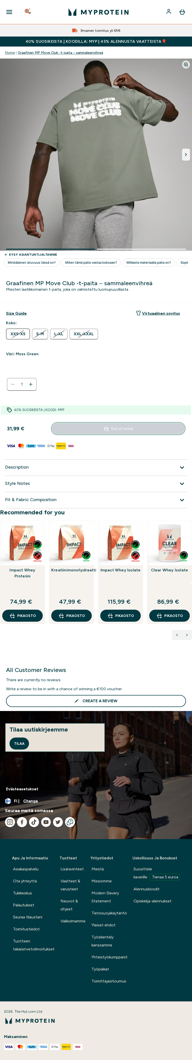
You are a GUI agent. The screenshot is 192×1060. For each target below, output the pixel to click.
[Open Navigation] (9, 12)
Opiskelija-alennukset (153, 901)
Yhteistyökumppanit (110, 957)
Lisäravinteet (72, 869)
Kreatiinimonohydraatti (71, 570)
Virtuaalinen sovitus (161, 313)
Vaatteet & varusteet (70, 885)
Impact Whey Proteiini (22, 573)
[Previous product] (177, 635)
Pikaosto (26, 616)
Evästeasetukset (22, 789)
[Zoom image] (186, 65)
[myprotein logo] (98, 12)
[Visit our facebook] (22, 822)
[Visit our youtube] (46, 822)
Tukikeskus (22, 893)
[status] (21, 384)
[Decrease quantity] (12, 384)
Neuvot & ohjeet (69, 905)
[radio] (18, 333)
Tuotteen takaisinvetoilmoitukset (33, 945)
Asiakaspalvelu (25, 869)
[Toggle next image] (186, 155)
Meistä (98, 869)
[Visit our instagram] (10, 822)
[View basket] (182, 12)
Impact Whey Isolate (120, 570)
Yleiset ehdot (104, 925)
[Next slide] (191, 583)
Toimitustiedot (26, 929)
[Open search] (28, 12)
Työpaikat (100, 969)
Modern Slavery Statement (105, 897)
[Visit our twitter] (58, 822)
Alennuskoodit (147, 889)
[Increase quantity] (30, 384)
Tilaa (19, 744)
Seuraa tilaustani (27, 917)
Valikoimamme (73, 921)
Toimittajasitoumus (109, 981)
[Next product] (187, 635)
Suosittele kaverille (156, 873)
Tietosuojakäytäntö (109, 913)
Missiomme (102, 881)
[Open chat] (70, 822)
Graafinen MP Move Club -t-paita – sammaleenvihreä (60, 53)
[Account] (169, 12)
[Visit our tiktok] (34, 822)
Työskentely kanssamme (103, 941)
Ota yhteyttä (25, 881)
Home (10, 53)
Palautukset (23, 905)
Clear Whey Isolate (169, 570)
